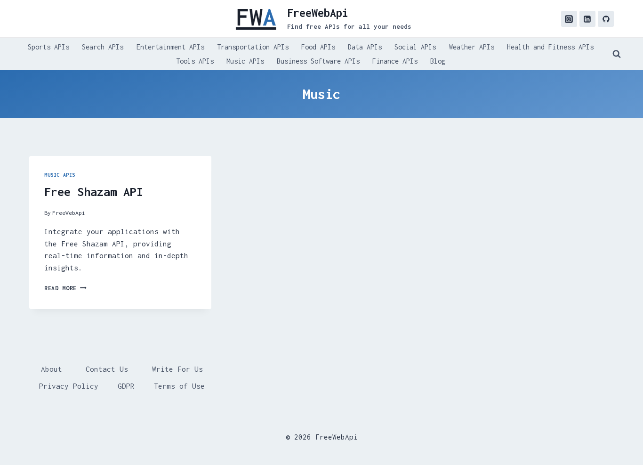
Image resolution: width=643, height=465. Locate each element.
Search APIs (102, 47)
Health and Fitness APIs (550, 47)
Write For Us (177, 369)
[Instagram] (569, 19)
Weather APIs (471, 47)
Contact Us (107, 369)
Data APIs (365, 47)
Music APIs (245, 61)
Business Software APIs (318, 61)
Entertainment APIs (170, 47)
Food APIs (318, 47)
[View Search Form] (616, 54)
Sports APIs (48, 47)
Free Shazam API (93, 191)
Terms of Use (179, 386)
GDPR (126, 386)
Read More (65, 288)
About (51, 369)
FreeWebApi (68, 212)
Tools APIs (195, 61)
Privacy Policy (68, 386)
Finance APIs (395, 61)
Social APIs (415, 47)
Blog (437, 61)
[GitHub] (606, 19)
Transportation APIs (253, 47)
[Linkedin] (587, 19)
